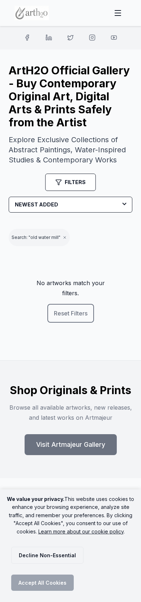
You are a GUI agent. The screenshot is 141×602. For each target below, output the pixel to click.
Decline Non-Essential (47, 555)
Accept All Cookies (42, 583)
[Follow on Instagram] (92, 37)
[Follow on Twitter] (70, 37)
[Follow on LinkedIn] (48, 37)
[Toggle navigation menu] (118, 13)
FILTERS (75, 182)
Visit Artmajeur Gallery (70, 444)
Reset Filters (70, 313)
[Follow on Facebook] (27, 37)
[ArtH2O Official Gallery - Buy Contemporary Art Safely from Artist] (31, 13)
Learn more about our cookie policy (81, 531)
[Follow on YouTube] (114, 37)
